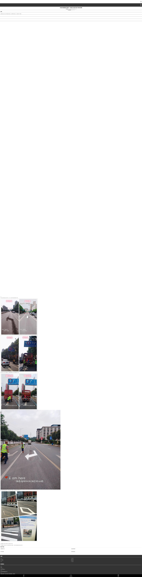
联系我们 (3, 15)
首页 (2, 17)
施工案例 (3, 8)
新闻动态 (3, 11)
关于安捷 (3, 13)
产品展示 (3, 6)
